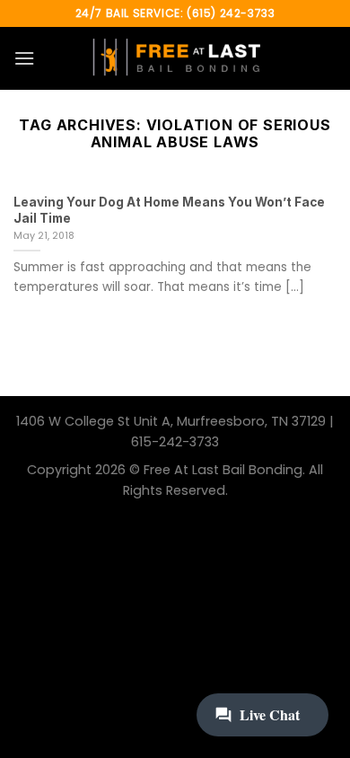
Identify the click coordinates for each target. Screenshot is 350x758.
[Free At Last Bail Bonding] (175, 58)
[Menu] (24, 58)
